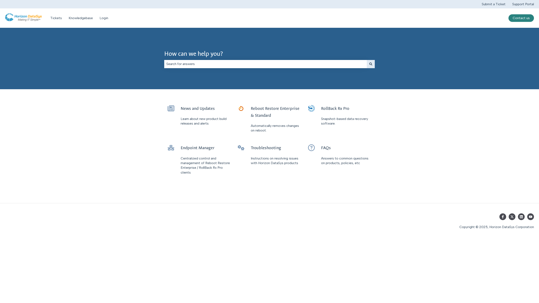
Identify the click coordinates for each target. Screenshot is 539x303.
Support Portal (523, 4)
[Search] (371, 64)
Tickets (56, 18)
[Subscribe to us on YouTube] (530, 216)
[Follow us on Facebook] (502, 216)
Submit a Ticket (494, 4)
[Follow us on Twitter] (512, 216)
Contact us (521, 18)
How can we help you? (193, 54)
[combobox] (265, 64)
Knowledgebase (81, 18)
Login (104, 18)
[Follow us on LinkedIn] (521, 216)
